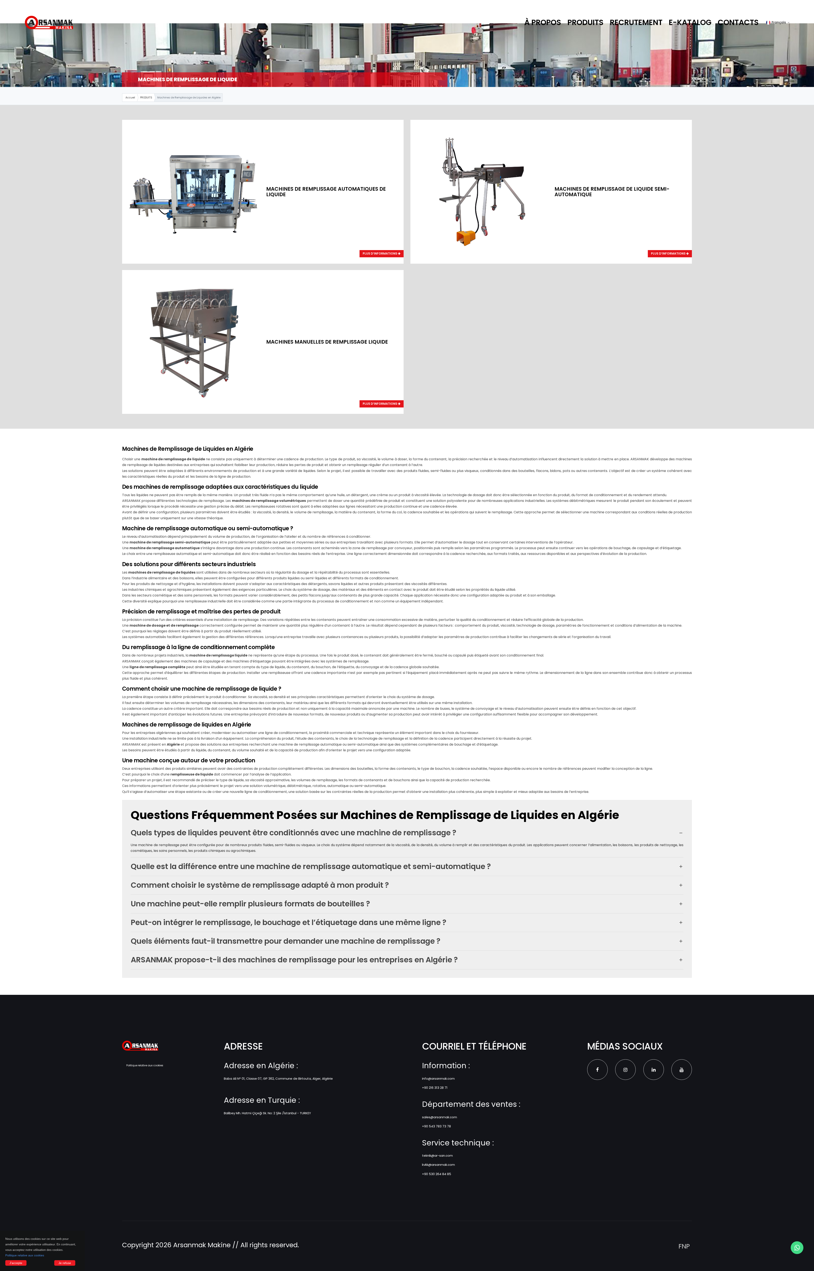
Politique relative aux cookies (24, 1255)
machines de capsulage (200, 661)
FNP (684, 1246)
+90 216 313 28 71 (434, 1087)
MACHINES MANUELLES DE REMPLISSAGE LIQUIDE (327, 341)
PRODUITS (585, 22)
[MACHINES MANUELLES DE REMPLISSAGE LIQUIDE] (193, 341)
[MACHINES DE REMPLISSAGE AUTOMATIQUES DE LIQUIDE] (193, 191)
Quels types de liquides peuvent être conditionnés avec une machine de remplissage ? (293, 832)
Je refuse (65, 1263)
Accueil (130, 97)
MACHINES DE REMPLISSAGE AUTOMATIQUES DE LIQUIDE (326, 191)
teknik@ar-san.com (437, 1155)
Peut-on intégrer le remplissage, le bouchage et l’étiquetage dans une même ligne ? (288, 922)
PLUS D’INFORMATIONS (380, 253)
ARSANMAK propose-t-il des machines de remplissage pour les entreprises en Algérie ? (294, 960)
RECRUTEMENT (636, 22)
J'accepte (16, 1263)
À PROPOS (542, 22)
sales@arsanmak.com (439, 1117)
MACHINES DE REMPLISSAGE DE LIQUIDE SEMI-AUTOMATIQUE (612, 191)
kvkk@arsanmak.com (438, 1164)
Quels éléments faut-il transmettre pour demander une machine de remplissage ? (285, 941)
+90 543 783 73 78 (436, 1126)
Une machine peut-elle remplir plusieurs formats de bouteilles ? (250, 904)
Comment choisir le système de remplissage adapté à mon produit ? (260, 885)
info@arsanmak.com (438, 1078)
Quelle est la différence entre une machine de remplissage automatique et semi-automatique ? (311, 866)
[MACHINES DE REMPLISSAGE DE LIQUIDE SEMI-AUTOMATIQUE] (482, 191)
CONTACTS (738, 22)
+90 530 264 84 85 (436, 1174)
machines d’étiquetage (252, 661)
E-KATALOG (690, 22)
